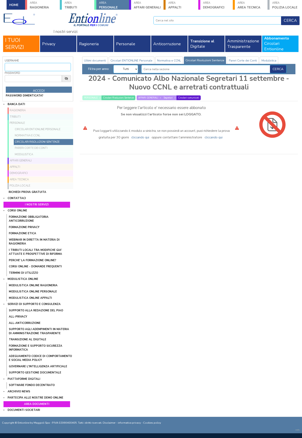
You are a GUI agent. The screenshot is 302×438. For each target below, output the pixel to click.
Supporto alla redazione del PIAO (36, 310)
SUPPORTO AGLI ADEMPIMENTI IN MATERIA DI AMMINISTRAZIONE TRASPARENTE (39, 331)
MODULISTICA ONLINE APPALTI (30, 298)
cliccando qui (140, 137)
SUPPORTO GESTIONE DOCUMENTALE (35, 372)
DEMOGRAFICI (213, 5)
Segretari (168, 97)
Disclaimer (109, 423)
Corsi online (17, 210)
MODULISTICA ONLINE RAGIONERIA (33, 285)
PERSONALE (108, 5)
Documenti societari (24, 410)
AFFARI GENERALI (147, 5)
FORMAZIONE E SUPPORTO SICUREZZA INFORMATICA (35, 348)
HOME (13, 5)
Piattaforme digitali (24, 379)
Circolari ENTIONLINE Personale (37, 129)
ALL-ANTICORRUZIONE (24, 323)
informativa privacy (129, 423)
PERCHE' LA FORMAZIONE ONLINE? (32, 260)
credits (297, 430)
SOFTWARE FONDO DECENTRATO (32, 385)
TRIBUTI (71, 5)
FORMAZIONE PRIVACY (24, 227)
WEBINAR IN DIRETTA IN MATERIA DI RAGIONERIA (34, 242)
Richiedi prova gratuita (27, 192)
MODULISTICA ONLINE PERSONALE (33, 291)
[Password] (33, 78)
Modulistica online (23, 279)
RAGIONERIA (39, 5)
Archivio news (19, 391)
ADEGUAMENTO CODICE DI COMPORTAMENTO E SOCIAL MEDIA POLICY (40, 358)
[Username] (38, 67)
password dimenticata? (24, 95)
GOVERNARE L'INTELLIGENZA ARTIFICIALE (38, 366)
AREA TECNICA (248, 5)
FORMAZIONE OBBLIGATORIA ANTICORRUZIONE (28, 219)
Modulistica (24, 154)
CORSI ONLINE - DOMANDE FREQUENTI (35, 266)
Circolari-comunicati (188, 97)
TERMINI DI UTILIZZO (23, 273)
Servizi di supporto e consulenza (34, 304)
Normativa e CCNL (27, 135)
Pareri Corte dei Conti (31, 148)
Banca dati (16, 104)
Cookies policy (152, 423)
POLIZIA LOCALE (20, 186)
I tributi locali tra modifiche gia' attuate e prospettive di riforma (35, 252)
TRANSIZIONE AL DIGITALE (27, 339)
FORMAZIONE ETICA (22, 233)
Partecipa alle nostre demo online (35, 398)
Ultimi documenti (95, 61)
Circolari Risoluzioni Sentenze (37, 142)
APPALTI (174, 5)
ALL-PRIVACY (18, 317)
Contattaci (17, 198)
